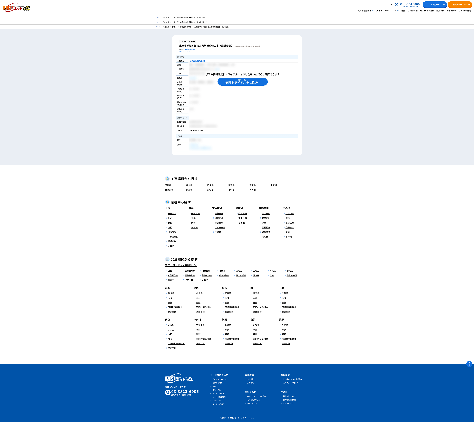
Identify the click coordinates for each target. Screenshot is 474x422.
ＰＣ (170, 218)
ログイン (391, 4)
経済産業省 (224, 275)
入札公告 (250, 379)
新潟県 (189, 189)
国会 (170, 270)
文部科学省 (173, 275)
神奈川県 (169, 189)
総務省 (239, 270)
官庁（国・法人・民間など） (181, 265)
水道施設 (172, 231)
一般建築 (195, 213)
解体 (193, 222)
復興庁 (171, 279)
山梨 (252, 319)
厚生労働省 (190, 275)
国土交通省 (241, 275)
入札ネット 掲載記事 (290, 383)
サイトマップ (288, 403)
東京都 (273, 185)
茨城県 (168, 185)
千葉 (281, 288)
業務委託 (264, 208)
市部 (170, 297)
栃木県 (189, 185)
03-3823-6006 (185, 392)
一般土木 (172, 213)
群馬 (224, 288)
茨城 (167, 288)
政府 (272, 275)
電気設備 (217, 208)
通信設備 (219, 218)
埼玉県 (231, 185)
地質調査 (266, 227)
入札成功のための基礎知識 (292, 379)
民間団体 (189, 279)
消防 (288, 218)
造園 (170, 227)
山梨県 (210, 189)
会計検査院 (292, 275)
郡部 (170, 302)
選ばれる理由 (217, 383)
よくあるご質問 (218, 404)
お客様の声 (452, 10)
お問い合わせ (252, 403)
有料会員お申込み (253, 400)
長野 (281, 319)
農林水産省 (207, 275)
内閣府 (222, 270)
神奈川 (197, 319)
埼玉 (252, 288)
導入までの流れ (427, 10)
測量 (264, 222)
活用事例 (440, 10)
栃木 (196, 288)
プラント (290, 213)
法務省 (256, 270)
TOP (469, 364)
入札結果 (250, 383)
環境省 (256, 275)
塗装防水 (290, 222)
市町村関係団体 (175, 307)
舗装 (170, 222)
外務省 (273, 270)
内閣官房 (206, 270)
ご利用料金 (413, 10)
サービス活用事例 (219, 397)
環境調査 (266, 231)
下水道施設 (173, 236)
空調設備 (242, 213)
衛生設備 (242, 218)
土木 (167, 208)
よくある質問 (465, 10)
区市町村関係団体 (176, 343)
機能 (403, 10)
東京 (167, 319)
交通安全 (290, 227)
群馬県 (210, 185)
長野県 (231, 189)
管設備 (239, 208)
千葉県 (252, 185)
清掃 (288, 231)
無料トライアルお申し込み (257, 396)
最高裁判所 (190, 270)
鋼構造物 (172, 241)
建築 (191, 208)
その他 (252, 189)
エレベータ (220, 227)
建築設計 (266, 218)
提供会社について (289, 396)
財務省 (290, 270)
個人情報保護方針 (289, 400)
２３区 (171, 329)
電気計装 (219, 222)
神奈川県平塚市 (190, 49)
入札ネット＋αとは (220, 379)
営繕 (193, 218)
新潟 (224, 319)
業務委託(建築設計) (197, 60)
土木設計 (266, 213)
